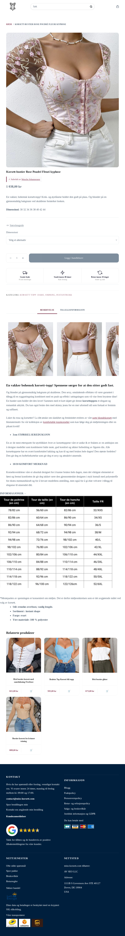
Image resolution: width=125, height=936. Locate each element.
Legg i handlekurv (74, 258)
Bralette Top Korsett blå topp (61, 679)
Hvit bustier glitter (99, 679)
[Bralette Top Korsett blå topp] (61, 655)
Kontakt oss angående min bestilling (24, 809)
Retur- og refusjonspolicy (77, 803)
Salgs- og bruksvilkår (75, 808)
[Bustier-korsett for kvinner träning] (23, 714)
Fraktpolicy (70, 793)
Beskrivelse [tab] (47, 310)
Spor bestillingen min (17, 804)
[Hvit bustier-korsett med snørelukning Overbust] (23, 655)
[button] (15, 225)
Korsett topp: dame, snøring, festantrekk (46, 295)
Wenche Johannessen (30, 179)
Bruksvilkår (12, 876)
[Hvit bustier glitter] (99, 655)
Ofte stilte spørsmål (16, 865)
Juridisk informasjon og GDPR (79, 813)
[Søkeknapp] (91, 7)
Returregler (12, 881)
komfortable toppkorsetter (56, 422)
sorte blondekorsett (102, 417)
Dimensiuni (12, 232)
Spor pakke (12, 870)
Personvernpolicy (73, 798)
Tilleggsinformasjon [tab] (72, 310)
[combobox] (60, 6)
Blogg (67, 787)
